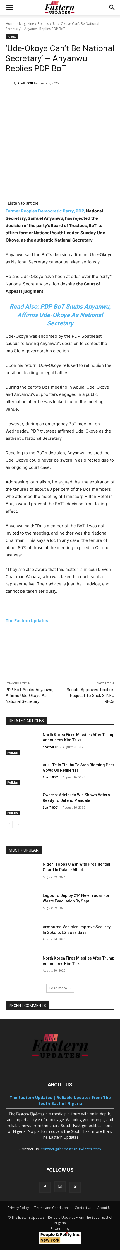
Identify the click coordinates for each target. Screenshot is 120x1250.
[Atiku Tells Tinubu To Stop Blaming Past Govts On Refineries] (22, 773)
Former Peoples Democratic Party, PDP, (45, 211)
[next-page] (18, 824)
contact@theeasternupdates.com (71, 1149)
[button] (9, 7)
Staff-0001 (25, 83)
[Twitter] (75, 1187)
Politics (43, 23)
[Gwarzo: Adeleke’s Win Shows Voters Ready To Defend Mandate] (22, 803)
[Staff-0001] (9, 83)
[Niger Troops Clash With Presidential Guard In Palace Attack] (22, 873)
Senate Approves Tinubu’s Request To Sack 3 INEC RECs (90, 695)
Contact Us (83, 1207)
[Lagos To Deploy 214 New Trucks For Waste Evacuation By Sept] (22, 904)
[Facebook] (45, 1187)
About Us (104, 1207)
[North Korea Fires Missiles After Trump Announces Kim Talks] (22, 743)
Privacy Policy (18, 1207)
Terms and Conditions (51, 1207)
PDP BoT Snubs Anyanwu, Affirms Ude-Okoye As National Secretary (29, 695)
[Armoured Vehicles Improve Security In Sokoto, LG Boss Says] (22, 935)
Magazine (26, 23)
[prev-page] (9, 824)
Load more (58, 988)
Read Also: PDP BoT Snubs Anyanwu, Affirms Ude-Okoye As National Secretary (60, 315)
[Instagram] (60, 1186)
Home (10, 23)
